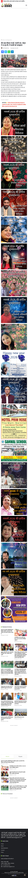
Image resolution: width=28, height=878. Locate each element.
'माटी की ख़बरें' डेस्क (6, 48)
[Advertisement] (14, 23)
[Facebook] (2, 51)
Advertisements (4, 848)
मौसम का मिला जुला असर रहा (19, 717)
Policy (2, 852)
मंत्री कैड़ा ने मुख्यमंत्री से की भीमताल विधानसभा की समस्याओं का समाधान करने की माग (21, 702)
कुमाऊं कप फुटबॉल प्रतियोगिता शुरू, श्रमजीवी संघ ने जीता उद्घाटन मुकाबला (7, 718)
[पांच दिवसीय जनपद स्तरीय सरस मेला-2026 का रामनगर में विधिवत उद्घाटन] (21, 632)
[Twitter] (5, 51)
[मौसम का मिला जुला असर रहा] (21, 712)
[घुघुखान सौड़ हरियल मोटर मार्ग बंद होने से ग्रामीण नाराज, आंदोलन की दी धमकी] (7, 647)
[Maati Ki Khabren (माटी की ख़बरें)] (6, 5)
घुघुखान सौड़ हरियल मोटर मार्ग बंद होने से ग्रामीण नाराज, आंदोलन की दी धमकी (7, 653)
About (2, 845)
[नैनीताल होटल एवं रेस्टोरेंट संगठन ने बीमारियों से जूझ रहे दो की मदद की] (7, 681)
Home (3, 39)
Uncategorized (8, 39)
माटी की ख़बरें (16, 871)
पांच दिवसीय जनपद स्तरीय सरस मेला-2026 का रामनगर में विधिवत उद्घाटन (20, 639)
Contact (3, 850)
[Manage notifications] (25, 875)
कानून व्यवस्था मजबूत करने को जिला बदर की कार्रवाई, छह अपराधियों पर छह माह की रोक (21, 688)
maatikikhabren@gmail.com (14, 837)
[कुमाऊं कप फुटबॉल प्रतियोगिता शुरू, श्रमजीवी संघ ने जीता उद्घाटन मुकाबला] (7, 712)
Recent (7, 756)
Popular (20, 756)
